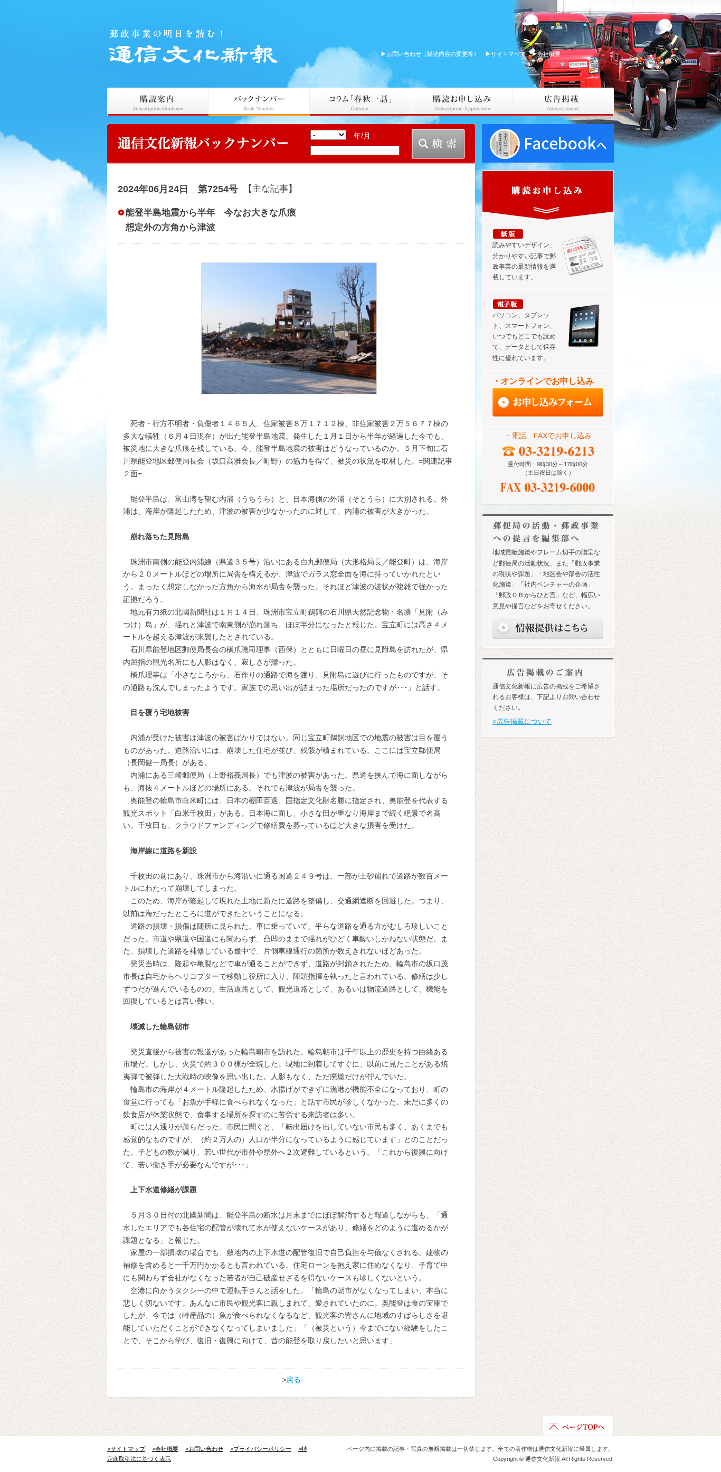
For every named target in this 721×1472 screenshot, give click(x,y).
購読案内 (157, 102)
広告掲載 (563, 102)
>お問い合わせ (204, 1449)
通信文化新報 (195, 45)
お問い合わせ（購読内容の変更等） (430, 54)
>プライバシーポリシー (260, 1449)
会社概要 (546, 54)
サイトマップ (505, 54)
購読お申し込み (462, 102)
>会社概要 (165, 1449)
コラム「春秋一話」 (360, 102)
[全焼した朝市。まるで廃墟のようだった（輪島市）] (288, 328)
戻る (293, 1379)
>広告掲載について (522, 721)
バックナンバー (259, 102)
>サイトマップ (126, 1449)
